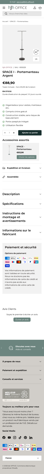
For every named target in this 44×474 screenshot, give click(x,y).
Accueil (5, 21)
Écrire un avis (22, 319)
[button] (40, 7)
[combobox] (22, 13)
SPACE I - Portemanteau (19, 21)
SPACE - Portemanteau (24, 147)
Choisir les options (26, 157)
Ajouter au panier (30, 133)
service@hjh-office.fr (25, 2)
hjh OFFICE (7, 67)
